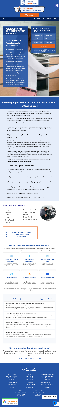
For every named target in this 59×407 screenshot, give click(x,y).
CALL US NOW (43, 46)
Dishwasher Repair (49, 38)
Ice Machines (9, 215)
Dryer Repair (37, 38)
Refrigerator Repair (37, 35)
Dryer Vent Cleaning (30, 219)
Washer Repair (49, 35)
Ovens (7, 217)
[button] (57, 5)
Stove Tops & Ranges (9, 221)
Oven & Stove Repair (37, 42)
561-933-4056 (35, 358)
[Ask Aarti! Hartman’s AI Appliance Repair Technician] (29, 8)
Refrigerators (10, 210)
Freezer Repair (49, 42)
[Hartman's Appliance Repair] (29, 2)
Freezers (8, 212)
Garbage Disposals (29, 210)
